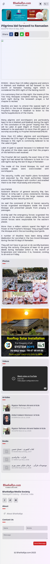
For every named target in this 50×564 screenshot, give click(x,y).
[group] (25, 15)
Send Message (40, 543)
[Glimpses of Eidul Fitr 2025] (9, 279)
